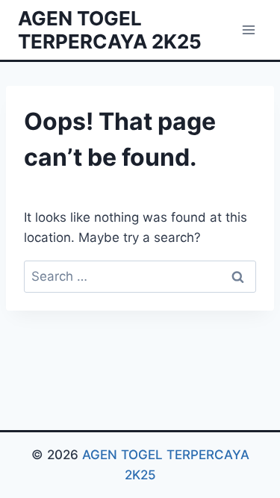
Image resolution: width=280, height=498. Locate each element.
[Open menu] (248, 29)
